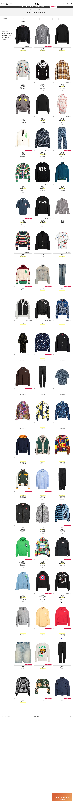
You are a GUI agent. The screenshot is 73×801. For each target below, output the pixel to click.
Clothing (27, 6)
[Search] (64, 4)
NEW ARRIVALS (20, 6)
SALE (48, 6)
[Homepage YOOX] (36, 4)
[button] (7, 21)
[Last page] (70, 716)
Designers (43, 6)
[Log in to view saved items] (67, 4)
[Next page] (65, 716)
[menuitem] (3, 4)
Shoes (31, 6)
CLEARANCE (53, 6)
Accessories (37, 6)
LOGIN (70, 1)
